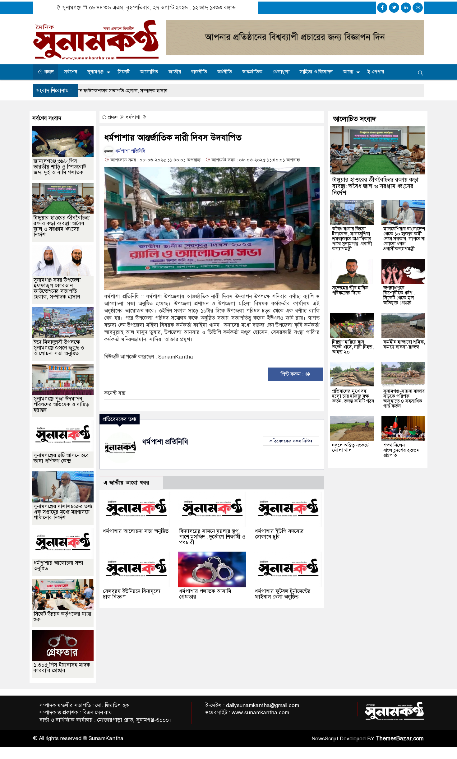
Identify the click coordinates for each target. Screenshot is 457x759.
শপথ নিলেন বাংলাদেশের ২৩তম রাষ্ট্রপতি (401, 450)
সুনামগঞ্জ (95, 72)
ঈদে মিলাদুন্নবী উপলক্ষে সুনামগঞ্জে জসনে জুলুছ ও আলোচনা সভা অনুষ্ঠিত (59, 348)
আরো (348, 72)
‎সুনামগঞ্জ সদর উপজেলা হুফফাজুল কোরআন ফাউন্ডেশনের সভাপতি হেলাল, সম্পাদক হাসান (57, 288)
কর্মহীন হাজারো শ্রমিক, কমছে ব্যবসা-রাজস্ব (404, 344)
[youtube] (418, 7)
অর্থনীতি (224, 72)
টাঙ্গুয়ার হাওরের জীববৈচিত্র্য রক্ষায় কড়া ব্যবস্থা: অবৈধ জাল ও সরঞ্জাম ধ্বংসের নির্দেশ (62, 226)
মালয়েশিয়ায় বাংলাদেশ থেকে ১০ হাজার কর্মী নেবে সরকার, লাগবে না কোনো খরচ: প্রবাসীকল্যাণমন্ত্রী (404, 239)
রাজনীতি (199, 72)
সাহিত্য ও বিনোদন (316, 72)
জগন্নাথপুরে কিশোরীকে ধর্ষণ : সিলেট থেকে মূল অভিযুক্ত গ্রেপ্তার (399, 295)
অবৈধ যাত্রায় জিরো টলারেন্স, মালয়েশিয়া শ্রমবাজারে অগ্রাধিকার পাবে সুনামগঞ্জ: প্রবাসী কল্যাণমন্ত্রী (352, 239)
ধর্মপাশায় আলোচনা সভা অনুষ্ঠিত (135, 531)
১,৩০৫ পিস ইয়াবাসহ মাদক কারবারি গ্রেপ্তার (62, 668)
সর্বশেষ (70, 72)
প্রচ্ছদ (48, 72)
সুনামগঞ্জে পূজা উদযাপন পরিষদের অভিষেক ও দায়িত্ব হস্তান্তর (61, 404)
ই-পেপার (375, 72)
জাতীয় (174, 72)
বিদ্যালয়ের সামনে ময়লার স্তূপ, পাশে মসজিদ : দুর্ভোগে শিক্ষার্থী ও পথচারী (212, 537)
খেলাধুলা (281, 72)
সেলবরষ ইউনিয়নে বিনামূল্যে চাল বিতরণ (131, 594)
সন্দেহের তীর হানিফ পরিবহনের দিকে (350, 290)
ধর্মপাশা (133, 117)
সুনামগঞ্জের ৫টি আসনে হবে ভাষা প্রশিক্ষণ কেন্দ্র (61, 458)
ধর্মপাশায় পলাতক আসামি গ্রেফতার (205, 594)
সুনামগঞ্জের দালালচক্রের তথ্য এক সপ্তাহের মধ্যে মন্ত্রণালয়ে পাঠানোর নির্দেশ (63, 512)
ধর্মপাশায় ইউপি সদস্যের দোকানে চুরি (279, 534)
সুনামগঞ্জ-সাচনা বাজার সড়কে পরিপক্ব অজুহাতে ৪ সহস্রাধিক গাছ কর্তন (404, 398)
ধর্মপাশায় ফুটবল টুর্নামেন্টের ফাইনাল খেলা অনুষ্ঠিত (283, 594)
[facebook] (382, 7)
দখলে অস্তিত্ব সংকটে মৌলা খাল (350, 447)
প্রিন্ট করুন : (292, 374)
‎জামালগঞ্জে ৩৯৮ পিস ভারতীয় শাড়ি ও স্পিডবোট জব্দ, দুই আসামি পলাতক (60, 167)
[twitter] (394, 7)
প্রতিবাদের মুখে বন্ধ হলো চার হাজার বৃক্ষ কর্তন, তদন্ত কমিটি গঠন (353, 396)
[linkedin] (406, 7)
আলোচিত (149, 72)
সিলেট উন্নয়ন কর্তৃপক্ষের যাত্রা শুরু (62, 617)
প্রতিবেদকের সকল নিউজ (291, 441)
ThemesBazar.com (400, 738)
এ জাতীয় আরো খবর (127, 482)
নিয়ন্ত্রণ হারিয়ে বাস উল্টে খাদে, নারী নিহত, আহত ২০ (353, 347)
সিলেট (124, 72)
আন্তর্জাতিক (252, 72)
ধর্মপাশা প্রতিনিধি (129, 151)
